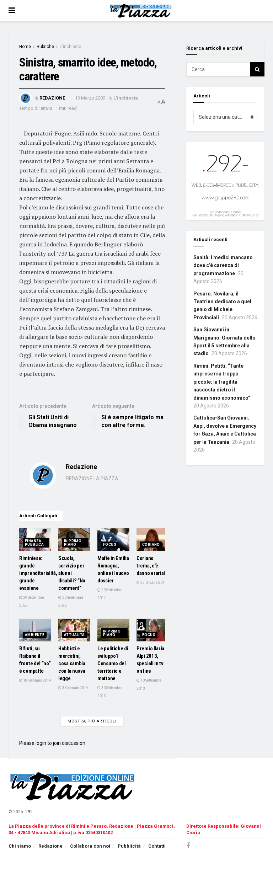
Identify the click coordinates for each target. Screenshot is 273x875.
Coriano (151, 544)
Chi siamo (20, 846)
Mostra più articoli (92, 721)
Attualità (74, 635)
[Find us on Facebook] (188, 846)
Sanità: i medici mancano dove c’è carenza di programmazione (223, 265)
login (41, 743)
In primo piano (72, 542)
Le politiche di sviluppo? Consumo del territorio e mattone (112, 663)
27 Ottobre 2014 (153, 583)
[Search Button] (257, 69)
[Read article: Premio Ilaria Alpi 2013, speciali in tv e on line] (152, 630)
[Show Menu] (12, 10)
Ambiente (34, 635)
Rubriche (45, 46)
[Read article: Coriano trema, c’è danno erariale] (152, 539)
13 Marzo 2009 (90, 98)
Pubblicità (129, 846)
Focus (109, 544)
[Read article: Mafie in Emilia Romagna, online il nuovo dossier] (113, 539)
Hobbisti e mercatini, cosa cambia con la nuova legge (71, 663)
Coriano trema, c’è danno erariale (152, 565)
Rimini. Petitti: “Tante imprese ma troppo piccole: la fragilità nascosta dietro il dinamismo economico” (221, 382)
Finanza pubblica (34, 542)
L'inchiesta (70, 46)
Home (25, 46)
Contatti (157, 846)
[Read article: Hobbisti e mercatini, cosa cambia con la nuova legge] (74, 630)
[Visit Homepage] (141, 11)
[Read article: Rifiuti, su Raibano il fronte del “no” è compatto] (35, 630)
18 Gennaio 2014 (36, 680)
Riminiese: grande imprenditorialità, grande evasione (38, 573)
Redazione (52, 98)
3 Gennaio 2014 (74, 688)
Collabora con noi (90, 846)
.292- (29, 811)
